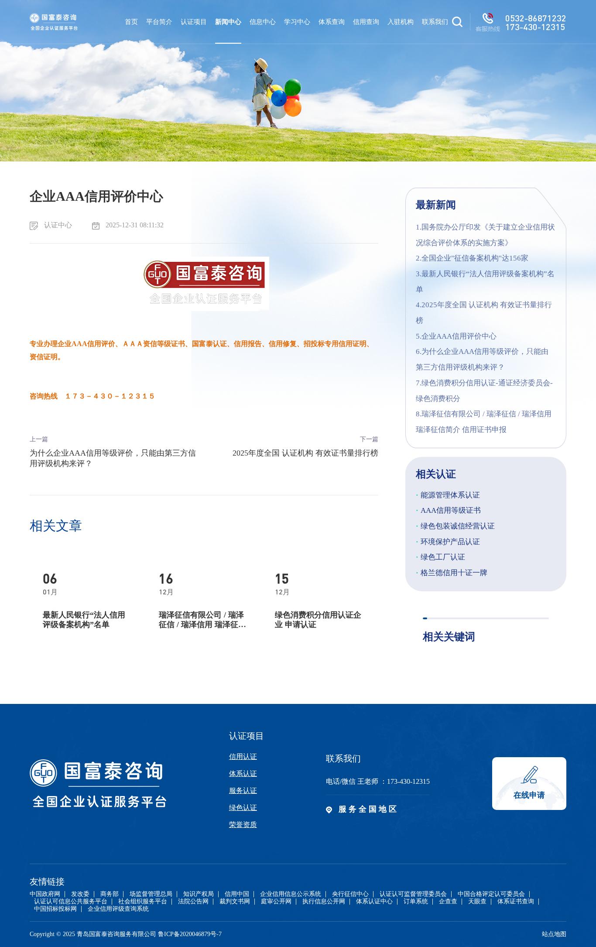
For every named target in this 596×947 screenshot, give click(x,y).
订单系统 (416, 902)
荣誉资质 (243, 824)
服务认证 (243, 790)
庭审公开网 (276, 902)
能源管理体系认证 (448, 495)
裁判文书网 (234, 902)
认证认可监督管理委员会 (413, 894)
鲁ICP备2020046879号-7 (190, 934)
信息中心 (263, 21)
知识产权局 (198, 894)
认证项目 (194, 21)
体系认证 (243, 773)
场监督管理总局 (151, 894)
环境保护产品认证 (448, 542)
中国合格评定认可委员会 (491, 894)
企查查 (448, 902)
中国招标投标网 (55, 909)
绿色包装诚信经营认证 (455, 526)
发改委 (80, 894)
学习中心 (297, 21)
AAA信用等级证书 (448, 510)
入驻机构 (400, 21)
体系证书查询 (515, 902)
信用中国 (237, 894)
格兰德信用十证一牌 (451, 573)
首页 (131, 21)
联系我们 (435, 21)
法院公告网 (193, 902)
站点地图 (554, 934)
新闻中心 (228, 21)
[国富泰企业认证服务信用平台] (54, 22)
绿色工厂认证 (440, 557)
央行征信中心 (350, 894)
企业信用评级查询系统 (118, 909)
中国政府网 (45, 894)
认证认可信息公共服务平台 (70, 902)
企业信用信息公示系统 (290, 894)
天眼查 (477, 902)
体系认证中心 (374, 902)
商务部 (109, 894)
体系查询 (332, 21)
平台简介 (159, 21)
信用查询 (366, 21)
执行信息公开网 (323, 902)
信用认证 (243, 756)
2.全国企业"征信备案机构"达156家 (472, 258)
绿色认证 (243, 807)
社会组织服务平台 (142, 902)
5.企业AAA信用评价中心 (456, 336)
